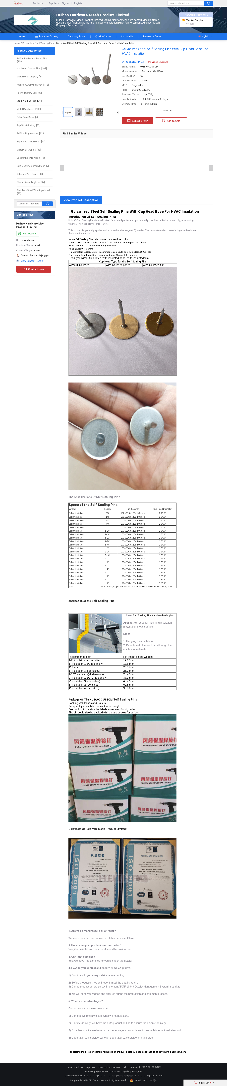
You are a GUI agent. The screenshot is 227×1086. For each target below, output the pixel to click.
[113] (30, 76)
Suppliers (54, 3)
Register (78, 3)
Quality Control (103, 36)
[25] (34, 192)
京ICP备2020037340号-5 (145, 1080)
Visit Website (29, 233)
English (205, 36)
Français (89, 1072)
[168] (31, 158)
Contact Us (127, 36)
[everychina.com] (22, 3)
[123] (31, 133)
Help (125, 1067)
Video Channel (160, 62)
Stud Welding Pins (44, 43)
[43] (31, 141)
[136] (32, 60)
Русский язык (103, 1072)
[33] (29, 149)
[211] (30, 101)
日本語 (126, 1072)
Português (137, 1072)
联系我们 (156, 1067)
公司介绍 (145, 1067)
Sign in (65, 3)
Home (22, 36)
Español (116, 1072)
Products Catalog (48, 36)
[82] (29, 93)
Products (38, 3)
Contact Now (36, 269)
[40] (30, 174)
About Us (102, 1067)
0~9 (160, 1075)
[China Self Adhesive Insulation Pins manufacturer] (32, 20)
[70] (28, 117)
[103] (29, 109)
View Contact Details (32, 261)
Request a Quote (152, 36)
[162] (32, 68)
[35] (28, 125)
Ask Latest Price (135, 62)
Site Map (134, 1067)
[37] (31, 182)
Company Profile (76, 36)
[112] (33, 84)
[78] (33, 166)
